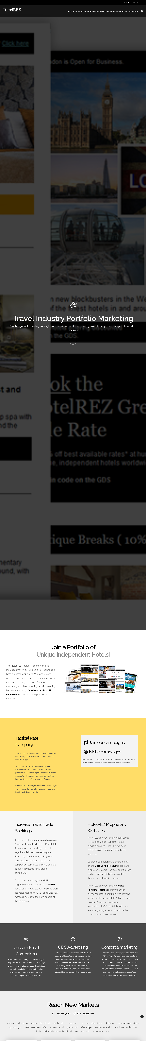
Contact (128, 2)
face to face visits (38, 690)
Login (141, 2)
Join (122, 2)
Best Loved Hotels (105, 865)
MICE (44, 864)
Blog (134, 2)
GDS (52, 884)
